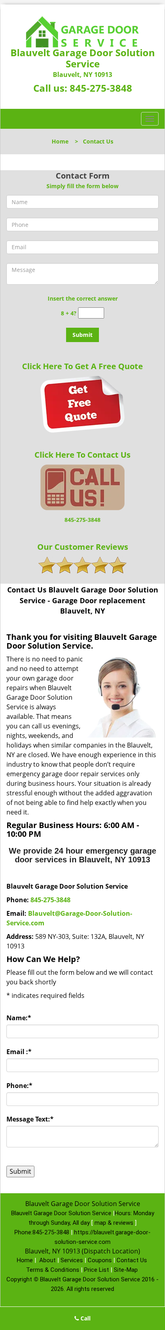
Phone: (19, 1085)
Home (60, 141)
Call (85, 1318)
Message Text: (30, 1119)
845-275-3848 (101, 87)
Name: (18, 1017)
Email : (19, 1051)
